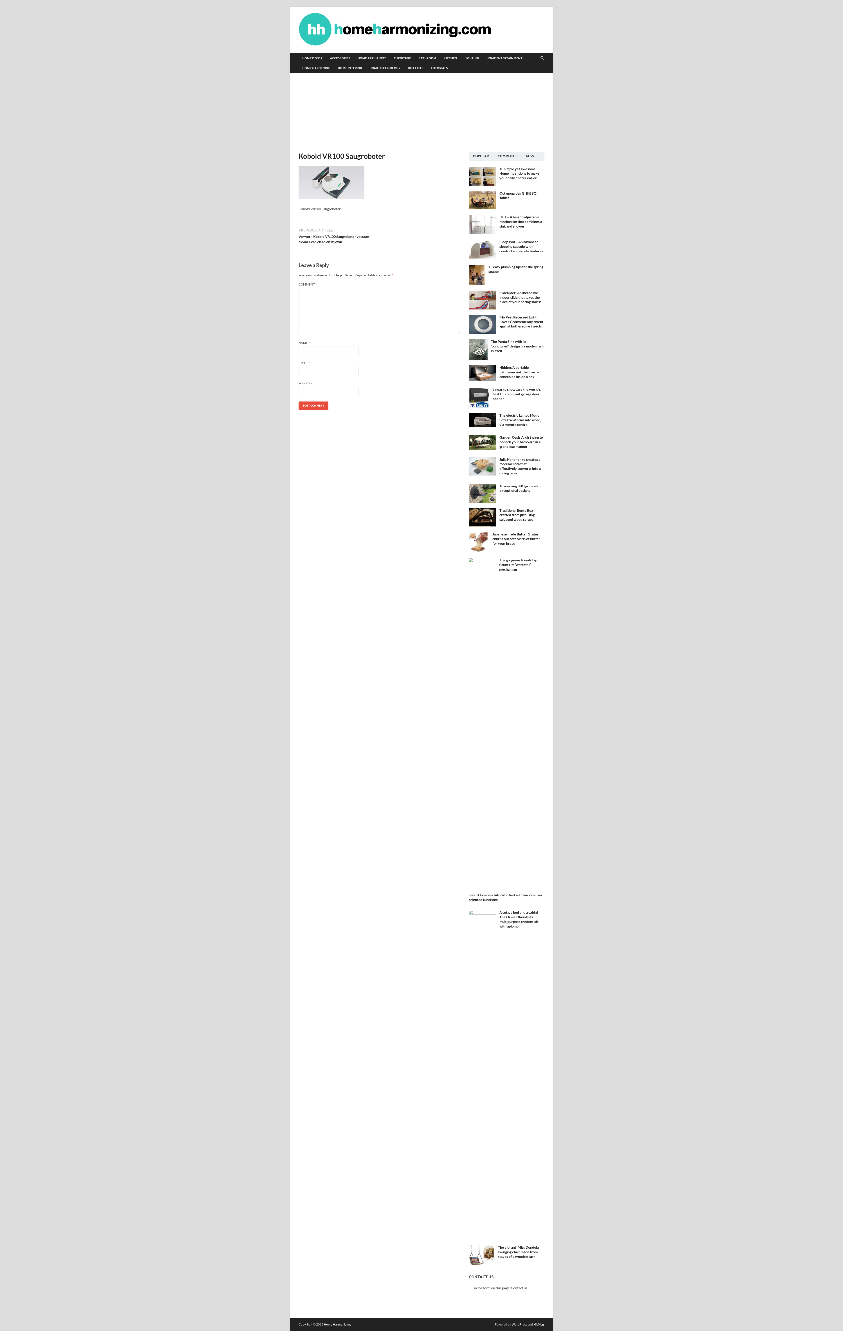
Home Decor (312, 58)
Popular (481, 156)
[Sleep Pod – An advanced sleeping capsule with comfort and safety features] (482, 242)
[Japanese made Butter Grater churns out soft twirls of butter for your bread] (479, 534)
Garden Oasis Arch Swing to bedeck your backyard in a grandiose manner (521, 441)
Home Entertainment (504, 58)
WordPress (519, 1324)
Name (304, 343)
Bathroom (427, 58)
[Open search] (542, 58)
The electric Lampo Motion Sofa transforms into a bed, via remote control (520, 420)
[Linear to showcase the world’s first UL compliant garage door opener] (479, 390)
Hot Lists (415, 68)
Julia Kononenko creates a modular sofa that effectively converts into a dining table (520, 466)
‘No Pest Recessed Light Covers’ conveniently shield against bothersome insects (521, 321)
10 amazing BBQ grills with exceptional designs (519, 488)
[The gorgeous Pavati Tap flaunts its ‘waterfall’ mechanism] (482, 560)
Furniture (402, 58)
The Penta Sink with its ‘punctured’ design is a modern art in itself (517, 346)
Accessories (340, 58)
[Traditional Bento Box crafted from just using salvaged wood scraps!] (482, 511)
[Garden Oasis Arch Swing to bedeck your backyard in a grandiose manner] (482, 438)
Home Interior (350, 68)
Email (305, 363)
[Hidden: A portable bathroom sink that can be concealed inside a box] (482, 368)
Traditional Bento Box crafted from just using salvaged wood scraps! (517, 515)
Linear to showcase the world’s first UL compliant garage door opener (517, 394)
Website (305, 383)
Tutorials (439, 68)
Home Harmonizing (337, 1324)
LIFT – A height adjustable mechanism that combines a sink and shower (520, 221)
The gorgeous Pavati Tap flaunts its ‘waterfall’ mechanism (518, 564)
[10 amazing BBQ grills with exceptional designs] (482, 486)
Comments (507, 156)
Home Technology (384, 68)
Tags (529, 156)
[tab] (481, 156)
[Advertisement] (421, 112)
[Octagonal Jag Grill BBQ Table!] (482, 194)
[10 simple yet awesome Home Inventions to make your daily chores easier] (482, 169)
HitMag (538, 1324)
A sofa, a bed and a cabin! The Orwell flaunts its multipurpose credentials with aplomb (519, 919)
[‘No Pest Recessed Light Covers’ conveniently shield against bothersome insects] (482, 317)
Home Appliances (372, 58)
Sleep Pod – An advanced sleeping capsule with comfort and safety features (521, 246)
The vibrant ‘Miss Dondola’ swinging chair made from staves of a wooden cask (518, 1252)
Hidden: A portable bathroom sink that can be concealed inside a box (519, 372)
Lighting (472, 58)
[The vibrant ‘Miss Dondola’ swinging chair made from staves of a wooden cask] (482, 1248)
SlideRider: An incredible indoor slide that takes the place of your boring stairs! (520, 297)
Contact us (519, 1288)
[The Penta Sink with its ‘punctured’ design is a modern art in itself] (478, 342)
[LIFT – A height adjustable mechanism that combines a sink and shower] (482, 217)
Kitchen (450, 58)
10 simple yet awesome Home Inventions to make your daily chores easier (519, 173)
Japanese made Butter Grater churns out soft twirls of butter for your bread (516, 538)
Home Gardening (316, 68)
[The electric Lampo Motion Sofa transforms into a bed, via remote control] (482, 416)
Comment (308, 284)
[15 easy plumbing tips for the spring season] (477, 267)
